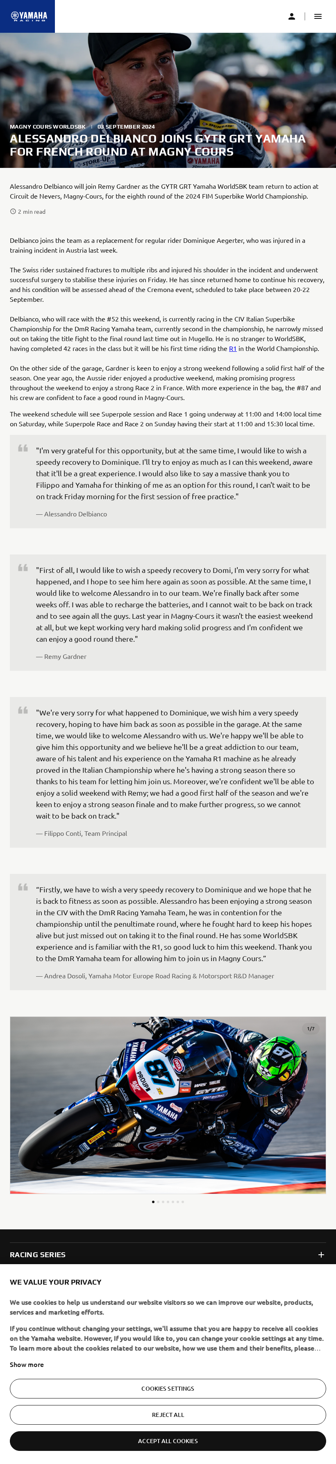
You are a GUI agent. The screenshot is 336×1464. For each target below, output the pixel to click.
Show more (27, 1364)
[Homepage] (29, 16)
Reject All (168, 1415)
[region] (168, 1364)
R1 (233, 348)
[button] (318, 16)
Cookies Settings (167, 1388)
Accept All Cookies (168, 1441)
